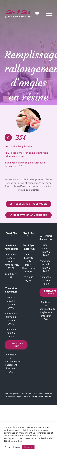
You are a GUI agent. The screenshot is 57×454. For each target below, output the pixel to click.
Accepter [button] (28, 447)
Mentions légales (15, 396)
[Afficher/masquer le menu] (49, 13)
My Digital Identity (43, 396)
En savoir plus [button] (12, 447)
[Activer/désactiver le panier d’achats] (37, 13)
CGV (11, 371)
